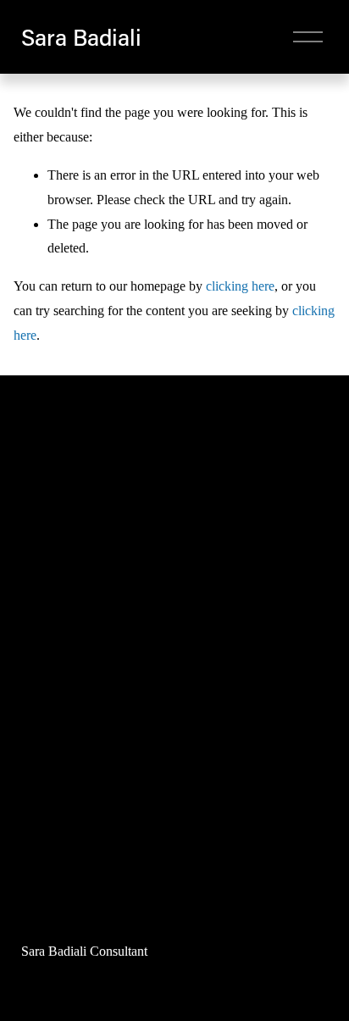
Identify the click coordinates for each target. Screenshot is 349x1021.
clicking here (240, 286)
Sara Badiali (81, 37)
